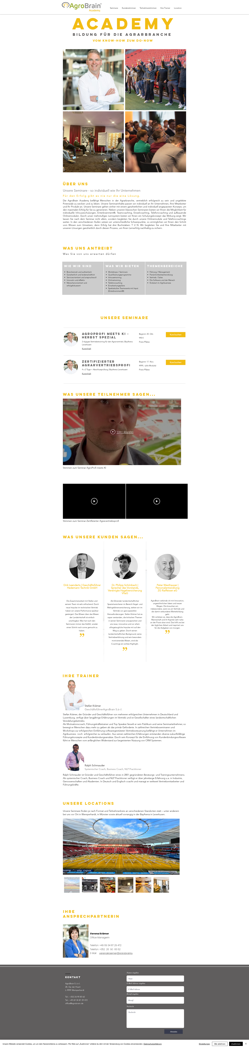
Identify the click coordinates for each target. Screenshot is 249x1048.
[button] (175, 334)
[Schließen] (245, 1044)
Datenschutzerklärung (153, 1044)
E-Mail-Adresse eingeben (136, 983)
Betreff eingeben (132, 994)
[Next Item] (175, 846)
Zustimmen (236, 1044)
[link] (107, 335)
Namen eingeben (133, 973)
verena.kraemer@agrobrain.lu (116, 953)
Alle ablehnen (219, 1044)
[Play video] (94, 501)
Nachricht (130, 1006)
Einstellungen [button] (204, 1044)
